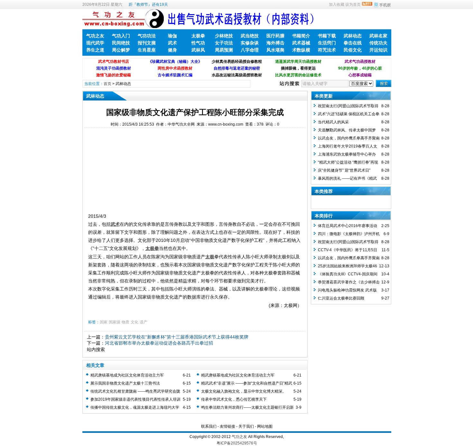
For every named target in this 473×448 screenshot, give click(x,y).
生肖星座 (147, 49)
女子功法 (224, 42)
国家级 (114, 322)
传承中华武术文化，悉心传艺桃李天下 (234, 399)
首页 (107, 83)
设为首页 (353, 4)
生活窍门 (327, 42)
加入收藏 (336, 4)
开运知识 (378, 49)
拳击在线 (353, 42)
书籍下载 (327, 35)
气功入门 (121, 35)
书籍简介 (301, 35)
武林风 (198, 49)
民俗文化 (353, 49)
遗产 (143, 322)
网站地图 (265, 426)
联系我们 (209, 426)
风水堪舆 (275, 49)
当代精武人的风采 (333, 122)
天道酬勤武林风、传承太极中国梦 (347, 130)
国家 (103, 322)
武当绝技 (250, 35)
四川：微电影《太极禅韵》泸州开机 (349, 234)
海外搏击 (275, 42)
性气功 (198, 42)
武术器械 (301, 42)
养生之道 (95, 49)
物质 (125, 322)
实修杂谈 (250, 42)
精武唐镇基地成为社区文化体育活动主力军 (127, 375)
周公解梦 (121, 49)
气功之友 (95, 35)
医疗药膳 (275, 35)
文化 (134, 322)
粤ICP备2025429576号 (237, 443)
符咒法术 (327, 49)
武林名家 (378, 35)
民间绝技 (121, 42)
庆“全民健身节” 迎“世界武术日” (344, 170)
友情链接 (227, 426)
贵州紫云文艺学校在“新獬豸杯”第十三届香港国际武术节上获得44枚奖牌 (176, 336)
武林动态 (353, 35)
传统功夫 (378, 42)
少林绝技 (224, 35)
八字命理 (250, 49)
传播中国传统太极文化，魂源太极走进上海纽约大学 (134, 407)
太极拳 (198, 35)
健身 (172, 49)
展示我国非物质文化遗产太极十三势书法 (125, 383)
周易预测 (224, 49)
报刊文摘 (147, 42)
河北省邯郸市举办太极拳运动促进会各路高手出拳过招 (159, 343)
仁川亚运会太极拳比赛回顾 (341, 298)
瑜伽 (172, 35)
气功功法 (147, 35)
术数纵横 (301, 49)
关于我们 (246, 426)
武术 (172, 42)
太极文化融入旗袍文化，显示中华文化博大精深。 (243, 391)
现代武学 (95, 42)
